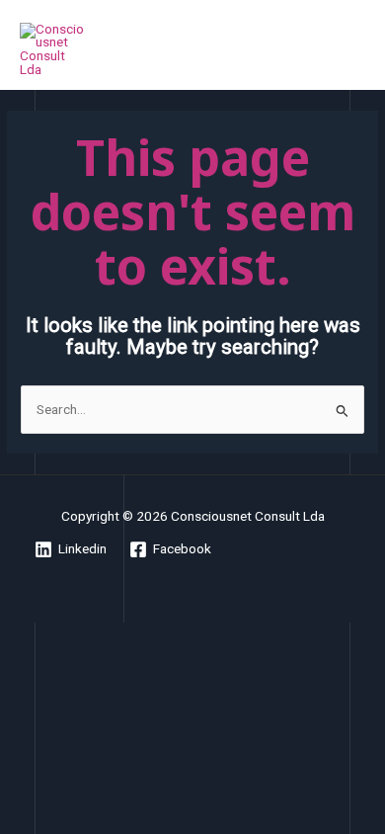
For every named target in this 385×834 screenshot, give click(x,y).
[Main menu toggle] (346, 50)
